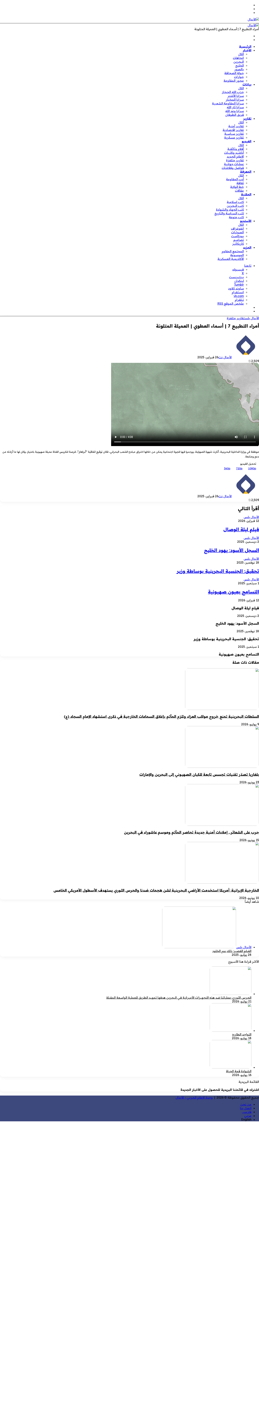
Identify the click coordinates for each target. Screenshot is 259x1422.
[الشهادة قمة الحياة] (230, 1067)
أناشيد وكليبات (234, 153)
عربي (247, 1116)
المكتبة (246, 194)
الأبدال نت (225, 357)
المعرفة (245, 171)
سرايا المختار (235, 99)
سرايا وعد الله (234, 111)
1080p (252, 468)
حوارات (239, 77)
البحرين (238, 62)
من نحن (245, 1104)
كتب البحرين (235, 206)
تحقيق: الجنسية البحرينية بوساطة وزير (218, 571)
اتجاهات (238, 58)
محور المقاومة (234, 80)
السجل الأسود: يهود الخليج (231, 550)
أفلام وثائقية (235, 149)
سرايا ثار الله (235, 107)
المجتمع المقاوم (233, 251)
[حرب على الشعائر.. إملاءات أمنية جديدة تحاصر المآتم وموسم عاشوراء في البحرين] (222, 825)
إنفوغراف (237, 228)
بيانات (247, 84)
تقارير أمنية (236, 126)
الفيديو (246, 141)
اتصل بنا (245, 1108)
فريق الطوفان (234, 115)
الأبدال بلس (252, 318)
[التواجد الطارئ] (230, 1030)
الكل (241, 54)
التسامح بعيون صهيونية (233, 592)
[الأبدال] (253, 19)
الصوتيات (237, 232)
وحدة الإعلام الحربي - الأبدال (194, 1097)
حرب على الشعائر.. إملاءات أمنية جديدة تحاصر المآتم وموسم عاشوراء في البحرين (191, 832)
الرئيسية (245, 46)
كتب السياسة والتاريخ (229, 213)
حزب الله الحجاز (233, 92)
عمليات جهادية (234, 164)
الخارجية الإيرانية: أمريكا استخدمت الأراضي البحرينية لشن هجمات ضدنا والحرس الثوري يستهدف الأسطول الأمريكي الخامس (156, 890)
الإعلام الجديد (235, 156)
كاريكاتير (238, 243)
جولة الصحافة (234, 73)
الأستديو (245, 221)
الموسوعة (237, 255)
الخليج (239, 65)
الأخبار (247, 50)
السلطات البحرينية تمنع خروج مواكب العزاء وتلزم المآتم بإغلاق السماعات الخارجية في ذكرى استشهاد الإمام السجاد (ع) (161, 716)
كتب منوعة (236, 217)
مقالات (239, 190)
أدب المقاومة (235, 179)
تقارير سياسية (234, 134)
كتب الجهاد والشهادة (230, 209)
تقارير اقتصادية (233, 130)
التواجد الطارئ (241, 1034)
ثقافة (240, 183)
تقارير (247, 118)
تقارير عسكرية (234, 137)
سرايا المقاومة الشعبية (228, 103)
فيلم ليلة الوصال (241, 529)
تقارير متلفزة (235, 160)
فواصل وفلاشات (233, 168)
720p (239, 468)
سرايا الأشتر (236, 96)
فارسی (246, 1112)
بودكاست (237, 236)
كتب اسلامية (235, 202)
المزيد (247, 247)
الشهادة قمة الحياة (238, 1071)
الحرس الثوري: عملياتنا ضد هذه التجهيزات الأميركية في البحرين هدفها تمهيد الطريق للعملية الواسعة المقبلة (178, 997)
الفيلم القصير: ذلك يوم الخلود (231, 951)
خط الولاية (237, 187)
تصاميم (238, 240)
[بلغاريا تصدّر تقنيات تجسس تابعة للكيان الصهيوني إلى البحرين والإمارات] (222, 767)
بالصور (239, 69)
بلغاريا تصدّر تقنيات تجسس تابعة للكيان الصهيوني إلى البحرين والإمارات (199, 774)
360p (227, 468)
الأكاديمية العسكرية (230, 259)
